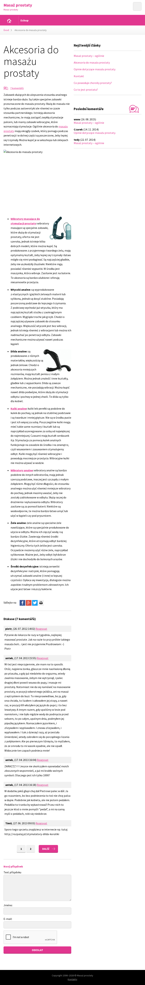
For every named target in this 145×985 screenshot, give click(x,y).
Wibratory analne (22, 470)
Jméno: (8, 905)
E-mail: (8, 919)
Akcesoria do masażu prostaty (92, 62)
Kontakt (79, 76)
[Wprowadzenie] (9, 20)
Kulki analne (19, 408)
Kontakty (72, 979)
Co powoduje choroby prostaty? (93, 83)
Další (45, 848)
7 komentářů (17, 88)
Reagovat (41, 628)
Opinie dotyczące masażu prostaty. (95, 69)
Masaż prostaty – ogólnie (89, 56)
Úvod (6, 30)
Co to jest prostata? (86, 89)
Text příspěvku (12, 872)
